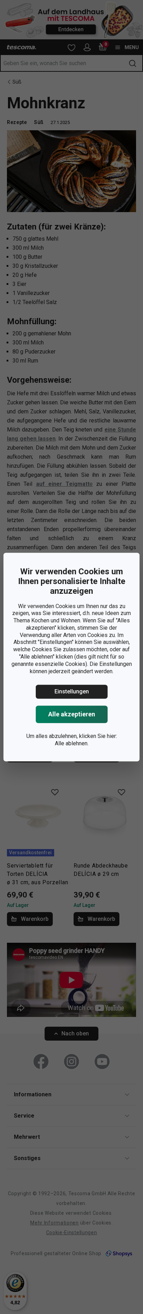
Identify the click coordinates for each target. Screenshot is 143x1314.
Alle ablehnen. (72, 743)
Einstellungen (71, 692)
